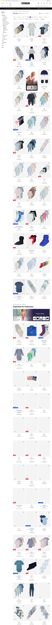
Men (7, 3)
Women (3, 3)
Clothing (20, 11)
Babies (16, 11)
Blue (28, 11)
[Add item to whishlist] (23, 23)
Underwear (24, 11)
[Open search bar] (36, 6)
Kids (10, 3)
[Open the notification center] (44, 3)
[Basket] (49, 3)
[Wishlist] (47, 3)
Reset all (43, 19)
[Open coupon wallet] (38, 3)
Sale (19, 17)
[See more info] (19, 42)
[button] (41, 13)
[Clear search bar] (49, 6)
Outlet (4, 0)
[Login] (41, 3)
